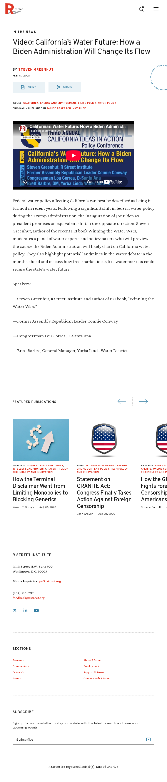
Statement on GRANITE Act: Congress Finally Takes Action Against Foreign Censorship (104, 493)
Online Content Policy (93, 468)
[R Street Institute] (14, 8)
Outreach (18, 672)
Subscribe (149, 739)
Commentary (21, 666)
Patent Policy (58, 468)
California (31, 103)
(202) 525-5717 (23, 593)
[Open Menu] (156, 8)
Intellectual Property (30, 468)
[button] (64, 87)
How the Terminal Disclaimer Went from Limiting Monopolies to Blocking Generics (40, 490)
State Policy (87, 103)
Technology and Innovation (33, 472)
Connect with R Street (97, 678)
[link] (15, 611)
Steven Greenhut (36, 70)
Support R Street (94, 672)
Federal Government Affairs (106, 465)
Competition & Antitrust (45, 465)
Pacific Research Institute (66, 108)
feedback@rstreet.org (29, 598)
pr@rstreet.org (50, 581)
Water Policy (107, 103)
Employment (91, 666)
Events (17, 678)
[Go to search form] (141, 8)
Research (18, 660)
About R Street (93, 660)
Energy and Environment (58, 103)
